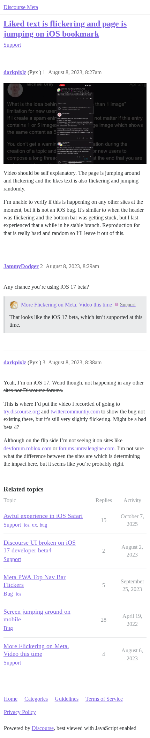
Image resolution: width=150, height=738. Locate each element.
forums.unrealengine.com (86, 448)
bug (43, 525)
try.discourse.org (21, 411)
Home (10, 699)
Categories (36, 699)
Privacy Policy (20, 712)
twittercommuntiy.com (75, 411)
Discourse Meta (20, 7)
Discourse (43, 728)
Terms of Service (104, 699)
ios (26, 525)
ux (34, 525)
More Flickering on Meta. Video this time (66, 305)
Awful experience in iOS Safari (43, 515)
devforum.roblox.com (27, 448)
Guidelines (66, 699)
